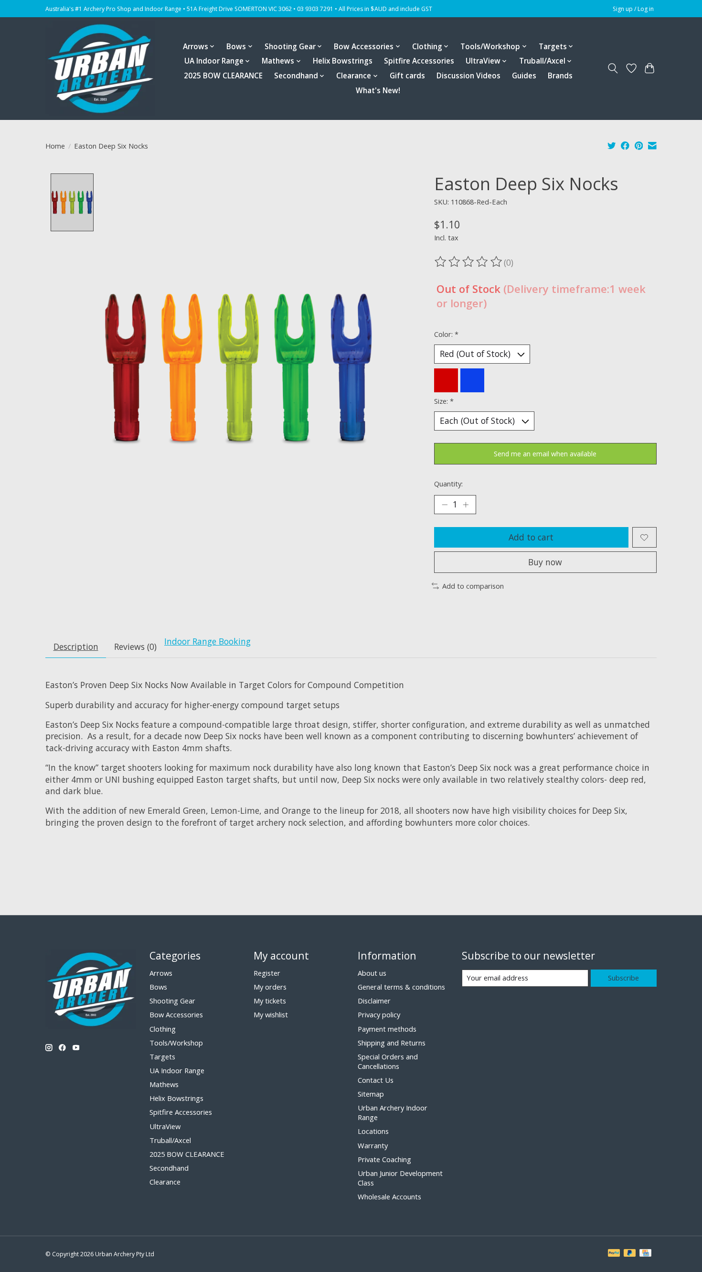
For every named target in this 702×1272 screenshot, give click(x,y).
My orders (270, 987)
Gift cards (407, 76)
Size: (444, 401)
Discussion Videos (468, 76)
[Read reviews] (469, 262)
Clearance (165, 1181)
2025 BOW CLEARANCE (223, 76)
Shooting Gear (172, 1000)
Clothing (162, 1029)
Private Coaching (384, 1159)
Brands (560, 76)
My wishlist (271, 1014)
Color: (446, 334)
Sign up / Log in (633, 9)
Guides (524, 76)
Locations (373, 1131)
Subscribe (623, 977)
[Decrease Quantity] (444, 504)
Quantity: (448, 483)
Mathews (164, 1084)
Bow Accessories (176, 1014)
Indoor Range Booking (207, 641)
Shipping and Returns (391, 1042)
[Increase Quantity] (465, 504)
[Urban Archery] (100, 68)
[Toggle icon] (613, 68)
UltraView (165, 1126)
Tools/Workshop (176, 1042)
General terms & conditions (401, 987)
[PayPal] (614, 1254)
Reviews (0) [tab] (135, 646)
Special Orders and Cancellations (388, 1061)
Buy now (545, 562)
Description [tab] (75, 646)
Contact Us (376, 1080)
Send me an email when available (545, 453)
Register (267, 973)
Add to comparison (473, 586)
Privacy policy (379, 1014)
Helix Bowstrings (342, 61)
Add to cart (531, 537)
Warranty (373, 1145)
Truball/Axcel (170, 1140)
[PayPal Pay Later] (630, 1254)
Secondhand (169, 1168)
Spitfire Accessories (419, 61)
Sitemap (371, 1094)
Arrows (160, 973)
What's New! (378, 91)
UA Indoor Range (176, 1070)
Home (55, 146)
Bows (158, 987)
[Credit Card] (645, 1254)
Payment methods (387, 1029)
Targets (162, 1056)
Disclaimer (374, 1000)
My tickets (270, 1000)
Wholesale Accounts (389, 1196)
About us (372, 973)
